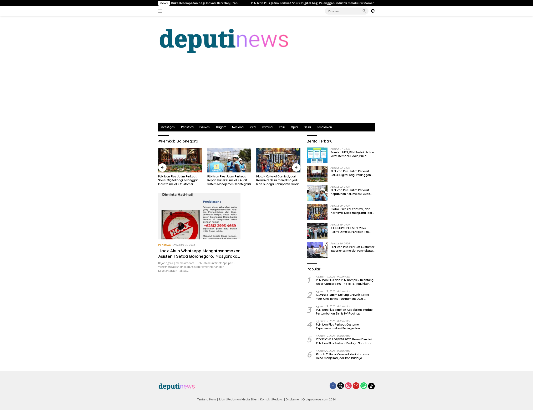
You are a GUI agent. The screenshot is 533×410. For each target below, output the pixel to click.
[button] (364, 10)
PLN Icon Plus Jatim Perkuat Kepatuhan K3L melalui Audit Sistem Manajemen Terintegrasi (229, 180)
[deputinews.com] (225, 38)
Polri (282, 127)
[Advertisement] (266, 91)
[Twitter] (340, 386)
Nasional (238, 127)
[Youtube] (356, 386)
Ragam (221, 127)
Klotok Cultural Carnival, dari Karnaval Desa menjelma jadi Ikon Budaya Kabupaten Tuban (277, 180)
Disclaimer (293, 399)
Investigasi (168, 127)
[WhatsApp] (363, 386)
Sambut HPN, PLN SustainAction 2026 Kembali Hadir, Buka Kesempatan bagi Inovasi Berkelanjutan (352, 154)
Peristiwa (187, 127)
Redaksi (277, 399)
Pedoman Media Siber (242, 399)
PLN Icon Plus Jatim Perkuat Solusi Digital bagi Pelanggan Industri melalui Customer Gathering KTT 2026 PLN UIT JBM (316, 3)
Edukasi (204, 127)
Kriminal (267, 127)
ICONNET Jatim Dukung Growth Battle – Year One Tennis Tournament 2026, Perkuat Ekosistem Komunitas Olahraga (344, 296)
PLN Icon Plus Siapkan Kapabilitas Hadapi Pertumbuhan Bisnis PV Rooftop (344, 311)
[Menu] (161, 11)
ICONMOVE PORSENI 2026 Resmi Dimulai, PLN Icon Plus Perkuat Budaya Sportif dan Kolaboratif (350, 230)
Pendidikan (324, 127)
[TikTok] (371, 386)
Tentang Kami (206, 399)
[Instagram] (348, 386)
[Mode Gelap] (373, 11)
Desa (307, 127)
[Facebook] (333, 386)
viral (253, 127)
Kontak (265, 399)
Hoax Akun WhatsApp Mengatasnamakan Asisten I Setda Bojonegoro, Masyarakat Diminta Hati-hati (199, 256)
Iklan (222, 399)
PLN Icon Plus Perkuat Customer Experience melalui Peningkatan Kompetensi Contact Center (353, 249)
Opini (294, 127)
